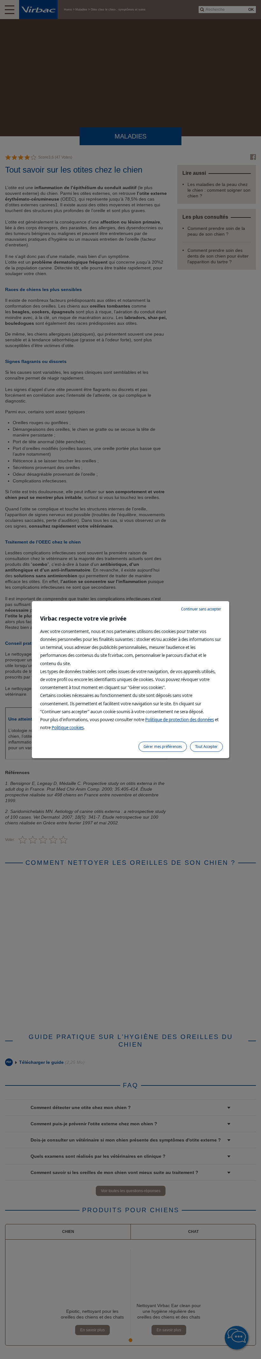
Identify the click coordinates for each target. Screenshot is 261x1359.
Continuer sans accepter (201, 609)
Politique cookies (68, 727)
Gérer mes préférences (163, 746)
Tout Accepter (206, 746)
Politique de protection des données (179, 719)
